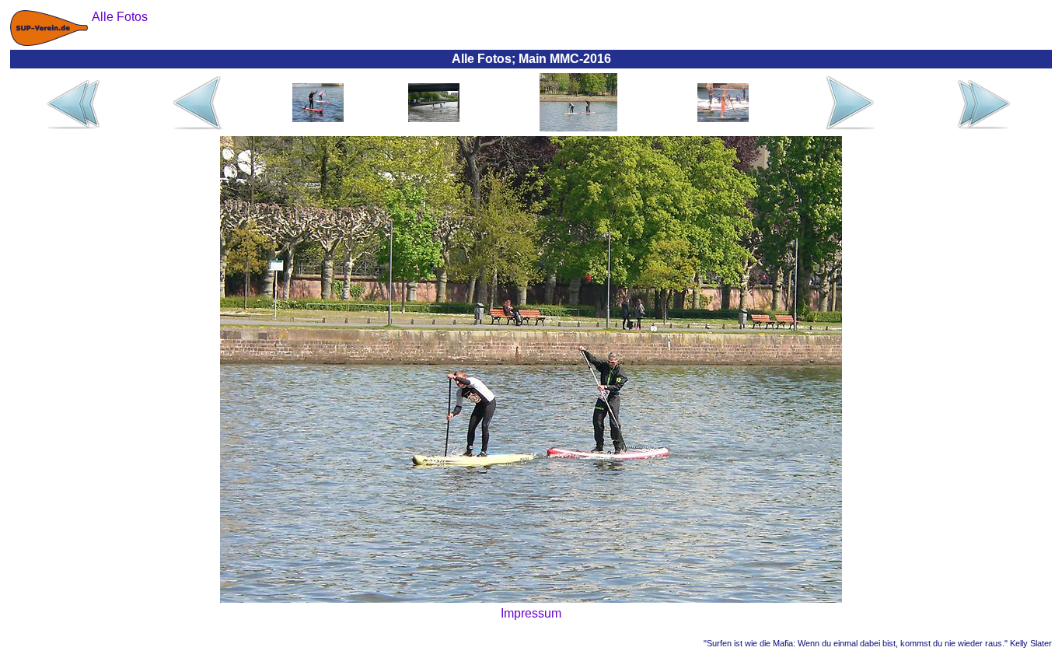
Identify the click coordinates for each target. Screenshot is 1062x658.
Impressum (531, 613)
